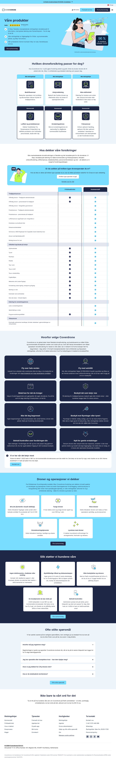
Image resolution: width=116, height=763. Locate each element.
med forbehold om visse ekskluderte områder (35, 373)
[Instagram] (91, 736)
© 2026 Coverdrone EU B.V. (14, 745)
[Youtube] (98, 736)
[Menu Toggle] (112, 10)
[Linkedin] (87, 736)
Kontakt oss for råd (68, 181)
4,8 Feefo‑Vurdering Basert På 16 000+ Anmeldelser (57, 2)
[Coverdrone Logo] (9, 10)
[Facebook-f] (94, 736)
